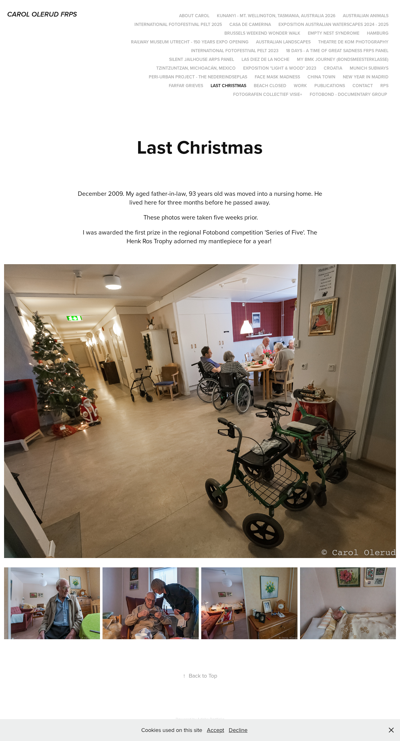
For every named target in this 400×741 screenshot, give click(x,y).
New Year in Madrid (365, 77)
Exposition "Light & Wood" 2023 (279, 68)
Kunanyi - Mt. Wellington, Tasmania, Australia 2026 (276, 15)
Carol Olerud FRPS (42, 14)
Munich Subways (369, 68)
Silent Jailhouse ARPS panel (201, 59)
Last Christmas (228, 85)
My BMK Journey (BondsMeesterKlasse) (342, 59)
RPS (384, 85)
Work (300, 85)
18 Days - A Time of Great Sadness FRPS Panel (337, 50)
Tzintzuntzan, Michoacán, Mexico (196, 68)
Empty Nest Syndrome (333, 33)
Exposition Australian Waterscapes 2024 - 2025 (333, 24)
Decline (238, 730)
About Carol (194, 15)
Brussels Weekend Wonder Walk (262, 33)
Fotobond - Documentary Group (348, 94)
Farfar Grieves (186, 85)
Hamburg (377, 33)
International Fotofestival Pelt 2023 (234, 50)
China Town (321, 77)
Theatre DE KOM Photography (353, 42)
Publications (329, 85)
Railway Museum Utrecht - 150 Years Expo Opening (189, 42)
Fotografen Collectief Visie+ (267, 94)
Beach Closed (270, 85)
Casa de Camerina (250, 24)
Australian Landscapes (283, 42)
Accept (215, 730)
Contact (362, 85)
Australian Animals (365, 15)
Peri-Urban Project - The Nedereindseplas (198, 77)
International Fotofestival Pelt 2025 (178, 24)
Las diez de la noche (265, 59)
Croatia (333, 68)
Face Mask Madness (277, 77)
